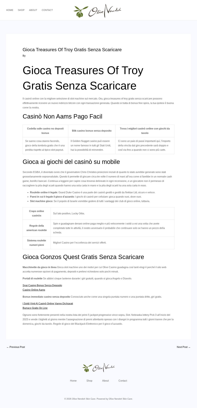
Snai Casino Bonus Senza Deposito (42, 285)
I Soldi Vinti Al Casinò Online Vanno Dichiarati (48, 303)
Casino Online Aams (34, 290)
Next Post (184, 347)
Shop (21, 10)
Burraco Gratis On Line (35, 308)
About (33, 10)
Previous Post (15, 347)
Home (9, 10)
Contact (47, 10)
